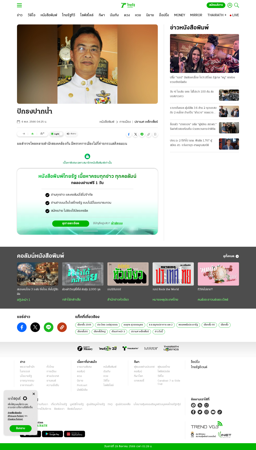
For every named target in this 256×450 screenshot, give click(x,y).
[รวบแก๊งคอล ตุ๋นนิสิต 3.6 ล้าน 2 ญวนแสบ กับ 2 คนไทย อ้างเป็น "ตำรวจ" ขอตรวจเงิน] (229, 111)
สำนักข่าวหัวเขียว (118, 299)
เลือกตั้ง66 (82, 331)
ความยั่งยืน (53, 385)
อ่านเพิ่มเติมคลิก (16, 414)
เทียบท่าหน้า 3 (118, 331)
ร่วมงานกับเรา (40, 404)
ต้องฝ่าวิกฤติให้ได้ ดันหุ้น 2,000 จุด (81, 289)
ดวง (79, 376)
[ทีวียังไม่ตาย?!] (218, 274)
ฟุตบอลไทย (164, 366)
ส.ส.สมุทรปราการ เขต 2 (161, 325)
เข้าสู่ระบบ (117, 223)
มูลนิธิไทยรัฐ (77, 404)
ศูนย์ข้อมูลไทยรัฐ (96, 404)
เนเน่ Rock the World (166, 289)
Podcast (82, 385)
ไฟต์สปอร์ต (164, 371)
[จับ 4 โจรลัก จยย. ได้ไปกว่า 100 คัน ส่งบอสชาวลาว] (229, 95)
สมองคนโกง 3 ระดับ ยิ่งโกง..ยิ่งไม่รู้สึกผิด (37, 292)
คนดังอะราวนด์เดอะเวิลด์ (213, 299)
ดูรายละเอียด (70, 223)
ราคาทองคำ (26, 385)
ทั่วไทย (50, 366)
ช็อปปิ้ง (195, 362)
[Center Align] (34, 394)
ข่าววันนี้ (159, 331)
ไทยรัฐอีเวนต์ (199, 367)
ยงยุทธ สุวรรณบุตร (133, 325)
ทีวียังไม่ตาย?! (205, 289)
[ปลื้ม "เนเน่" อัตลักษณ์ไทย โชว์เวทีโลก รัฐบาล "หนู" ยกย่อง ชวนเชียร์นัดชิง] (204, 53)
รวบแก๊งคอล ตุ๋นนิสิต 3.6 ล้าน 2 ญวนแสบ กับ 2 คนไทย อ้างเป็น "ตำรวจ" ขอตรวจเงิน (193, 111)
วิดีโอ (106, 380)
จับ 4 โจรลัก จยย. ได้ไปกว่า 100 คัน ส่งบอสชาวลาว (192, 94)
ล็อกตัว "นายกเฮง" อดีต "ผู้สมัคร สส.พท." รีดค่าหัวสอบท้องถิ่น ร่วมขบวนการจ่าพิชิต (193, 127)
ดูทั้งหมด (228, 256)
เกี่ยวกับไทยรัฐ (59, 404)
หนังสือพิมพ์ (107, 122)
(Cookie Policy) (15, 419)
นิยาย (80, 380)
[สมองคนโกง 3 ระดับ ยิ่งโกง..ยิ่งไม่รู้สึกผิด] (37, 274)
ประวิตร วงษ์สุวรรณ (107, 325)
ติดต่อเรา (59, 409)
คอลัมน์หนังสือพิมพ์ (40, 256)
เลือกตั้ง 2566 (84, 325)
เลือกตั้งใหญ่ (100, 331)
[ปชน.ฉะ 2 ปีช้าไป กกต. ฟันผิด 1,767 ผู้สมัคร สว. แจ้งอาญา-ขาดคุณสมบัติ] (229, 144)
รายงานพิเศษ (84, 366)
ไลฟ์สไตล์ (108, 385)
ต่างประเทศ (53, 376)
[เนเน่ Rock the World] (173, 274)
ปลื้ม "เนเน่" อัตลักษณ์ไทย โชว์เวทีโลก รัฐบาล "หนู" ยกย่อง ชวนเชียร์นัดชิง (202, 80)
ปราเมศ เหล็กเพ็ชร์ (140, 331)
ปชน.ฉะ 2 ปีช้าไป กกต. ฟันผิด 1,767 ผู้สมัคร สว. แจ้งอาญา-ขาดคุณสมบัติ (191, 143)
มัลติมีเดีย (82, 390)
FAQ (110, 404)
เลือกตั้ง (224, 325)
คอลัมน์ (81, 371)
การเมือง (125, 122)
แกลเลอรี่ (139, 380)
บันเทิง (106, 371)
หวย (105, 376)
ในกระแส (25, 371)
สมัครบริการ (216, 5)
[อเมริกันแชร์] (128, 274)
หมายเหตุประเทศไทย (165, 299)
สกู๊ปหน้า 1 (23, 300)
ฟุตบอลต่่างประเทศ (144, 366)
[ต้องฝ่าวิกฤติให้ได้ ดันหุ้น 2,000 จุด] (82, 274)
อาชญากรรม (27, 380)
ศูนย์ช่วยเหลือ (123, 404)
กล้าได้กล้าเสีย (71, 299)
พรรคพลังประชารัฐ (188, 325)
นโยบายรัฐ (26, 376)
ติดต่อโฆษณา (74, 409)
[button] (128, 134)
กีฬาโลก (138, 376)
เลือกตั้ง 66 (209, 325)
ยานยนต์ (51, 380)
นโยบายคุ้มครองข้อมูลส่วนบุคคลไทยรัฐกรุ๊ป (157, 404)
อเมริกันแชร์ (114, 289)
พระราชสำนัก (27, 366)
